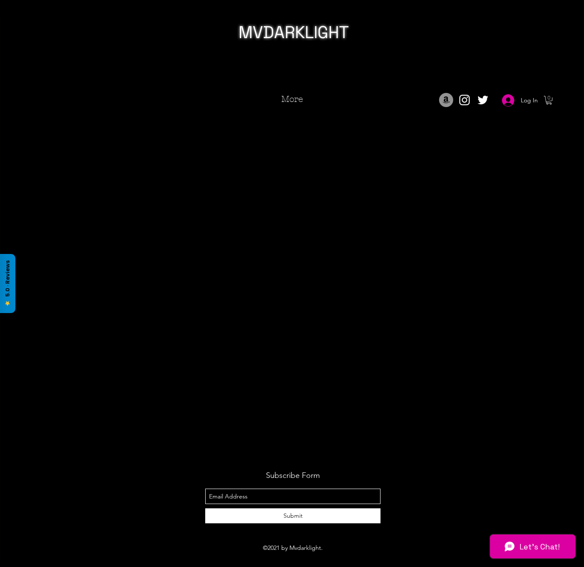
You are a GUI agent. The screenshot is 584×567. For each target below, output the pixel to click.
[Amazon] (446, 100)
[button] (549, 100)
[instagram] (464, 100)
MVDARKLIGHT (294, 32)
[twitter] (483, 100)
